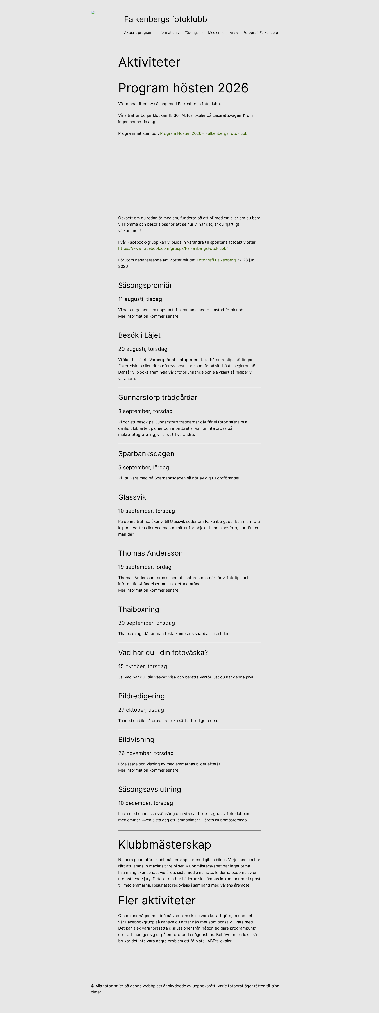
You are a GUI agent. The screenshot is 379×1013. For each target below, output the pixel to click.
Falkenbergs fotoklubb (165, 19)
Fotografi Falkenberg (216, 260)
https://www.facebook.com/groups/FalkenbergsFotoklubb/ (173, 248)
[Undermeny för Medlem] (223, 33)
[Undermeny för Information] (178, 33)
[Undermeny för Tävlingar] (202, 33)
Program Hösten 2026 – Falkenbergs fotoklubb (203, 133)
